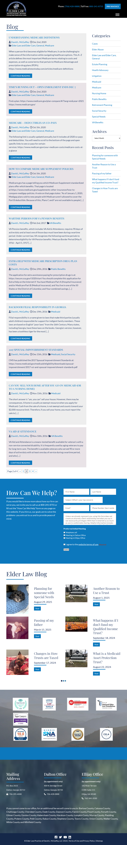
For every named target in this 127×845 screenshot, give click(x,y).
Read (37, 608)
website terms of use (88, 544)
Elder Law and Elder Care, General (28, 45)
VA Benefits (55, 223)
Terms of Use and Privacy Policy (82, 841)
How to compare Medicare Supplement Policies (41, 168)
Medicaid (55, 311)
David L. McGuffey (20, 42)
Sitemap (99, 841)
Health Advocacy (100, 70)
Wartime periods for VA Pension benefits (36, 218)
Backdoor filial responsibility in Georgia (37, 307)
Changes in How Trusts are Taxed (46, 655)
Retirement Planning (102, 105)
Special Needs (99, 116)
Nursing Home (99, 93)
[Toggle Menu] (117, 14)
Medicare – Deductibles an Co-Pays (33, 122)
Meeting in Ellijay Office (75, 538)
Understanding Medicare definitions (34, 37)
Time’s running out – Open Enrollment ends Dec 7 (42, 87)
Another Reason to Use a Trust (106, 590)
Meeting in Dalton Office (75, 535)
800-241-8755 (96, 6)
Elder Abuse (98, 49)
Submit (66, 550)
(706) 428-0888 (72, 6)
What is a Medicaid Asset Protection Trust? (106, 657)
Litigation (96, 76)
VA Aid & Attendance (22, 431)
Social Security (68, 354)
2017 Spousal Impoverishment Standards (36, 349)
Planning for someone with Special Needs (44, 592)
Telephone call (71, 532)
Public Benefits (58, 269)
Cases (95, 43)
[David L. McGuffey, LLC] (16, 15)
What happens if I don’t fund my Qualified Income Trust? (105, 626)
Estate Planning (99, 64)
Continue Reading (20, 76)
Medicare (49, 45)
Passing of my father (101, 173)
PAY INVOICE (113, 6)
